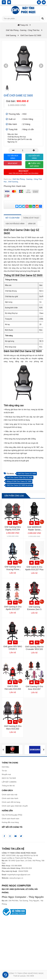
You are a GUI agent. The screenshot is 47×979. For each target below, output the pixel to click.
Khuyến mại (6, 774)
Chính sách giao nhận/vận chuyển (15, 806)
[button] (6, 66)
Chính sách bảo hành (10, 798)
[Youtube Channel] (15, 836)
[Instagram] (10, 836)
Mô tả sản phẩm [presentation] (12, 218)
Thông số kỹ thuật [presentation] (31, 218)
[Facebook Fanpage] (4, 836)
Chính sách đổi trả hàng (11, 802)
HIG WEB (30, 976)
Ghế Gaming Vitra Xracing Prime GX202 (13, 569)
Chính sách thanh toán (10, 819)
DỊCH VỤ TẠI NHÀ (9, 778)
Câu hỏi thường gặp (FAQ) (12, 815)
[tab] (12, 218)
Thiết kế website (19, 976)
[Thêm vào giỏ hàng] (9, 523)
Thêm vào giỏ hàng (35, 164)
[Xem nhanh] (15, 523)
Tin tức (4, 771)
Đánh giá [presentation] (32, 224)
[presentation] (3, 749)
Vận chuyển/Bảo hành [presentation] (15, 224)
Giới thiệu (5, 767)
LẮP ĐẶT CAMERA (9, 782)
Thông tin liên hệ (8, 786)
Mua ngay (12, 163)
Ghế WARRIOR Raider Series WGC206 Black (34, 530)
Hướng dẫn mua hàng (10, 822)
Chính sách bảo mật (9, 795)
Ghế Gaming (13, 182)
